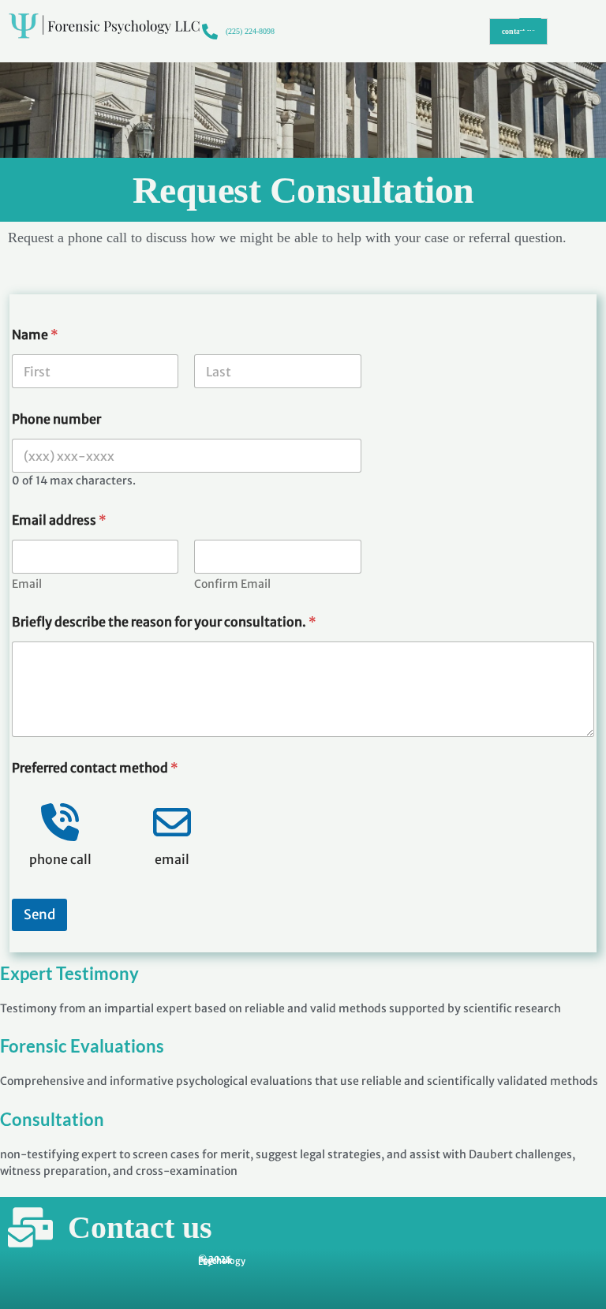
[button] (550, 31)
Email (27, 584)
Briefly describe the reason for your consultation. (164, 622)
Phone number (56, 419)
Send (39, 914)
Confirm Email (232, 584)
